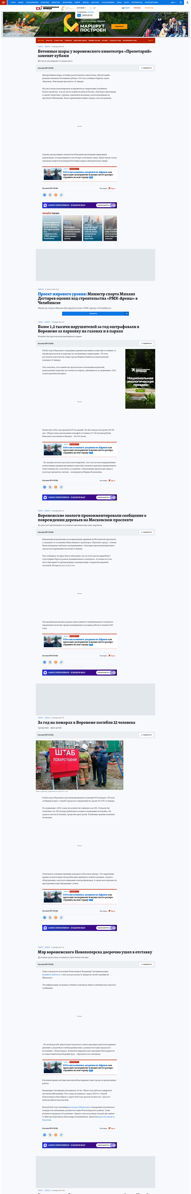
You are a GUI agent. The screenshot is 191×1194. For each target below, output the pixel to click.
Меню (3, 2)
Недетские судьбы (80, 40)
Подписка (149, 8)
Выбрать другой (87, 15)
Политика (45, 2)
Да (79, 15)
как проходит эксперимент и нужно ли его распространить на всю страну (88, 175)
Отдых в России (115, 40)
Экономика (67, 2)
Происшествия (151, 2)
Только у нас (58, 40)
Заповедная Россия (130, 40)
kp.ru (113, 188)
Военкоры (68, 40)
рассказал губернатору (79, 1107)
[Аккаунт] (187, 2)
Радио (127, 8)
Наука (119, 2)
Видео (20, 2)
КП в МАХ (105, 40)
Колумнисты (136, 2)
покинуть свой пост (51, 974)
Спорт (126, 2)
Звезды (85, 2)
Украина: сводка (94, 40)
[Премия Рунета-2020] (66, 8)
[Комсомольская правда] (47, 8)
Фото (13, 2)
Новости (49, 40)
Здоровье (95, 2)
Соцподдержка (107, 2)
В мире (77, 2)
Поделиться (147, 68)
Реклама (137, 8)
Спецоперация (32, 2)
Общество (55, 2)
